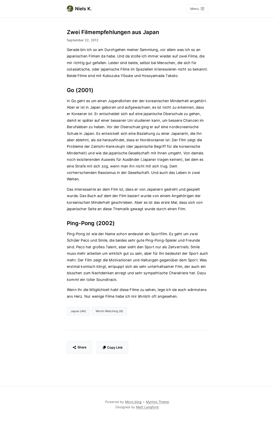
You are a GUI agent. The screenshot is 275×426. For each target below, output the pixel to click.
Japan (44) (78, 311)
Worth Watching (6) (109, 311)
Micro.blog (133, 402)
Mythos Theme (157, 402)
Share (82, 347)
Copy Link (115, 347)
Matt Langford (147, 407)
